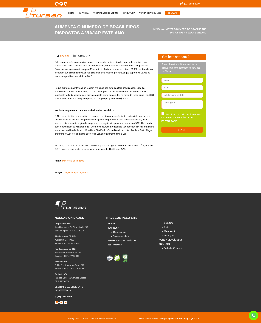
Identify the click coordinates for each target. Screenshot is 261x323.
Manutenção (170, 231)
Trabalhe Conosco (173, 248)
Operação (169, 235)
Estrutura (128, 13)
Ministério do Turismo (73, 160)
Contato (172, 13)
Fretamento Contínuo (105, 13)
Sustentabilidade (121, 236)
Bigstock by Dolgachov (76, 172)
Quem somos (119, 232)
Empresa (83, 13)
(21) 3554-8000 (192, 3)
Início (156, 29)
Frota (166, 227)
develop (64, 55)
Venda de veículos (150, 13)
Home (71, 13)
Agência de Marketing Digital (181, 318)
